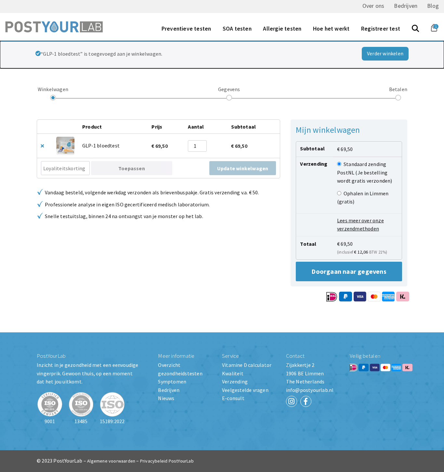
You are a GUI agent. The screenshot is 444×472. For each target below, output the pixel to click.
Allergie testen (282, 28)
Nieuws (166, 398)
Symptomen (172, 381)
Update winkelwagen (242, 168)
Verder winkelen (385, 53)
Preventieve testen (186, 28)
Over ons (373, 5)
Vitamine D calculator (246, 365)
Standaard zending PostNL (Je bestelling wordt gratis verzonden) (364, 172)
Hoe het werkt (331, 28)
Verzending (235, 381)
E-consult (233, 398)
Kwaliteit (232, 373)
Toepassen (131, 168)
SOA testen (237, 28)
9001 (50, 421)
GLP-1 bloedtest (101, 145)
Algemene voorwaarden (111, 461)
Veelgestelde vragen (245, 390)
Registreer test (380, 28)
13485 (81, 421)
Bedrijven (405, 5)
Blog (433, 5)
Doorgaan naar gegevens (348, 271)
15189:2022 (112, 421)
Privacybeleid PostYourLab (167, 461)
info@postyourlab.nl (310, 390)
